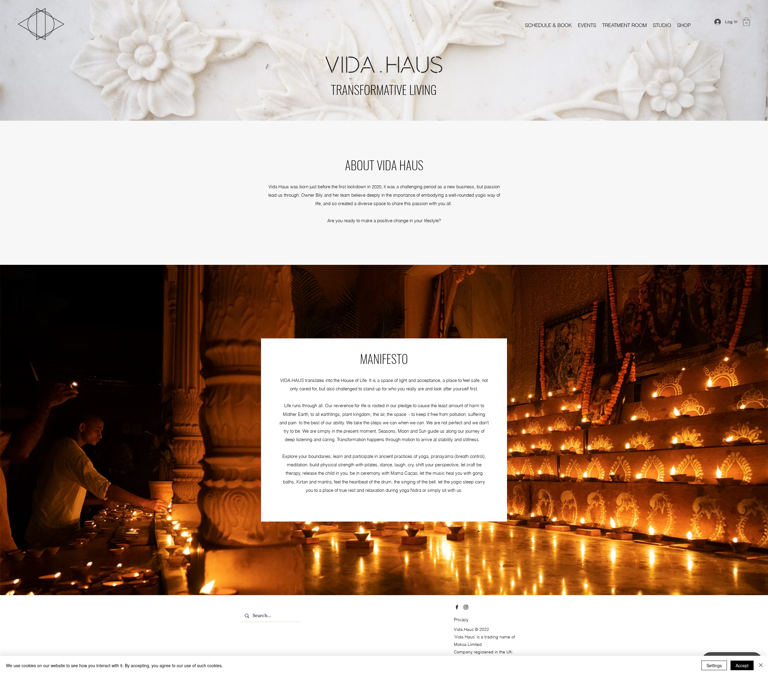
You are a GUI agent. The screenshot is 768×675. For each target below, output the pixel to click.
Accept (742, 665)
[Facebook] (457, 607)
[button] (587, 25)
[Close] (760, 665)
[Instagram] (466, 607)
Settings (714, 665)
